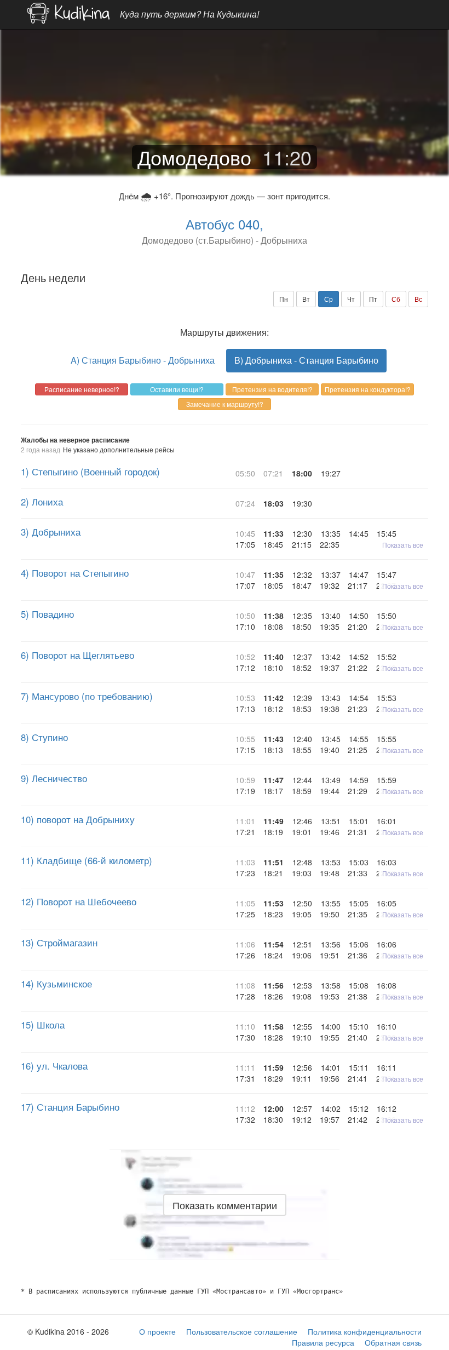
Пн (283, 298)
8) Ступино (44, 737)
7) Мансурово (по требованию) (87, 696)
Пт (373, 298)
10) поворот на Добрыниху (78, 819)
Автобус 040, (224, 223)
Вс (418, 298)
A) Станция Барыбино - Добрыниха (143, 360)
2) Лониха (42, 501)
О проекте (157, 1331)
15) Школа (43, 1024)
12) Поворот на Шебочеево (78, 901)
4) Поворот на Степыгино (75, 572)
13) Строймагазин (59, 942)
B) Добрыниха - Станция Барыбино (306, 360)
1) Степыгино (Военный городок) (90, 471)
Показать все (402, 544)
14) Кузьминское (56, 983)
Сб (396, 298)
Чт (351, 298)
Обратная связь (393, 1342)
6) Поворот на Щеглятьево (77, 655)
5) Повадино (47, 614)
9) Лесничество (54, 778)
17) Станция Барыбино (70, 1106)
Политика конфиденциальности (365, 1331)
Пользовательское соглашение (241, 1331)
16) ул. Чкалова (54, 1065)
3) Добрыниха (50, 531)
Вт (306, 298)
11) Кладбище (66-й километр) (86, 860)
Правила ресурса (323, 1342)
